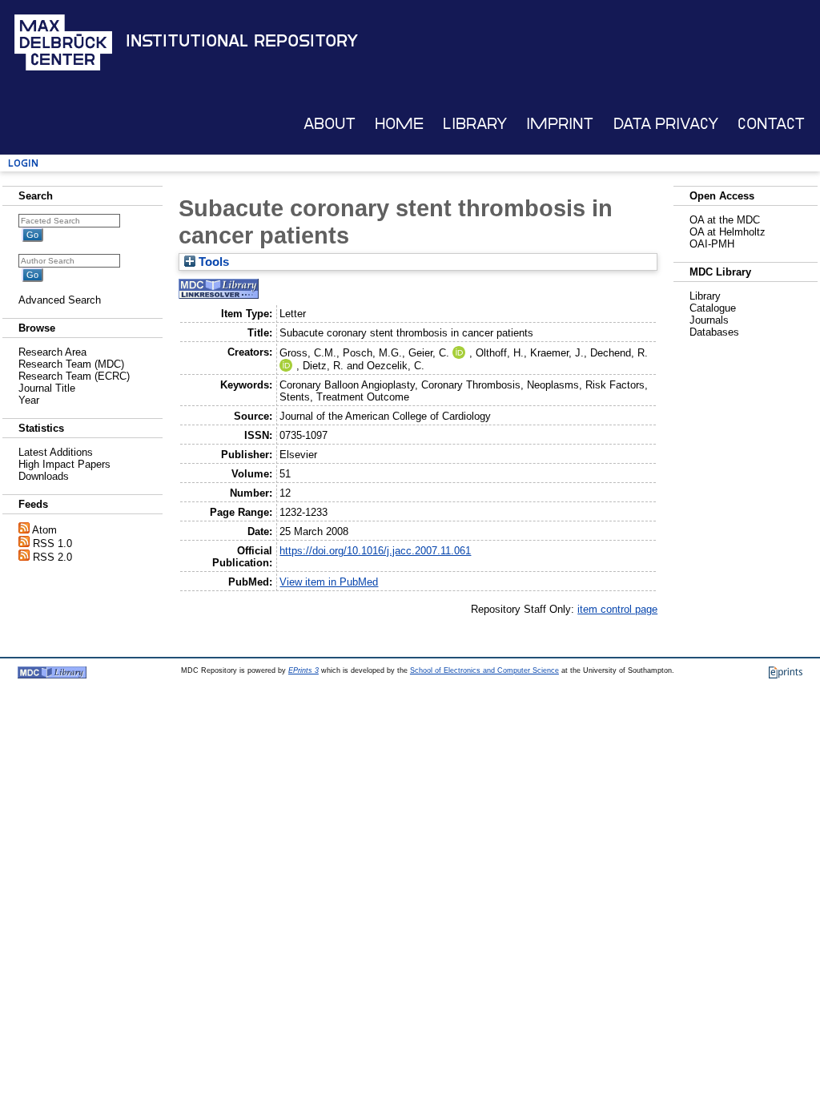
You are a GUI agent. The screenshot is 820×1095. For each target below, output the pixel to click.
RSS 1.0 (52, 543)
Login (23, 163)
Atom (44, 530)
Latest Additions (55, 452)
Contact (771, 123)
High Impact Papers (64, 464)
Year (28, 400)
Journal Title (46, 388)
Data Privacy (665, 123)
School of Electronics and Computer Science (484, 670)
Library (475, 123)
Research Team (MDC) (71, 364)
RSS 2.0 (52, 557)
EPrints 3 (303, 670)
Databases (714, 332)
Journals (709, 320)
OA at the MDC (724, 220)
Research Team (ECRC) (74, 376)
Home (399, 123)
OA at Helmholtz (727, 232)
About (329, 123)
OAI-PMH (711, 244)
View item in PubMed (328, 582)
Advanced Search (59, 300)
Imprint (559, 123)
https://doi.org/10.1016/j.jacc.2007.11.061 (375, 551)
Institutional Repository (242, 41)
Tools (212, 262)
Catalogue (712, 308)
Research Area (52, 352)
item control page (617, 609)
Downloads (43, 476)
